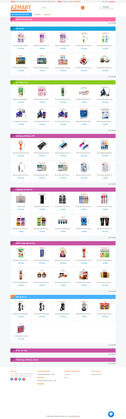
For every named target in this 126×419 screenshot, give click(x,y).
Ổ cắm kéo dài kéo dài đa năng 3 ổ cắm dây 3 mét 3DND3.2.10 (72, 314)
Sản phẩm (67, 374)
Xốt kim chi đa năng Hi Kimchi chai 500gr (24, 282)
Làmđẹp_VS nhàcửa (24, 189)
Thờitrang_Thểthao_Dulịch (27, 360)
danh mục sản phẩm (21, 14)
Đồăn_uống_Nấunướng (25, 243)
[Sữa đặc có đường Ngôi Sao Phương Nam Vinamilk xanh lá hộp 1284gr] (21, 91)
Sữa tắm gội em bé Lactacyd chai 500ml (87, 45)
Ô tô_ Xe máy (21, 350)
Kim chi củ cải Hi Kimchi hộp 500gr (43, 282)
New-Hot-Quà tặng (24, 19)
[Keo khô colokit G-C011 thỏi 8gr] (21, 167)
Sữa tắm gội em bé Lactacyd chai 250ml (108, 45)
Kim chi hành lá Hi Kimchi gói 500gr (85, 282)
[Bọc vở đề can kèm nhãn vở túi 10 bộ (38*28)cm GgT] (63, 167)
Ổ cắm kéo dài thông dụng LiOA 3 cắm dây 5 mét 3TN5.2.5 (29, 314)
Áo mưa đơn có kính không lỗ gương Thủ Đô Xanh (111, 99)
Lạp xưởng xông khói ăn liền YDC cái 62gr (87, 260)
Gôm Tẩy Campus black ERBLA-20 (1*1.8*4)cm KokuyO (49, 153)
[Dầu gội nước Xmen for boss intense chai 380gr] (42, 199)
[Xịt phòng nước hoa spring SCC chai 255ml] (105, 199)
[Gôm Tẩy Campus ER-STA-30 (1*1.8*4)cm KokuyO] (63, 145)
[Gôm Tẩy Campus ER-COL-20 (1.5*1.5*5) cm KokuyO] (84, 145)
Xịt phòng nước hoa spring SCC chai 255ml (108, 206)
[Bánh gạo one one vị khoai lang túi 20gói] (63, 252)
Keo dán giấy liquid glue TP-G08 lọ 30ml (108, 153)
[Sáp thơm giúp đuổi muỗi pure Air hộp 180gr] (42, 221)
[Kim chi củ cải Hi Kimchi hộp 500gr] (42, 274)
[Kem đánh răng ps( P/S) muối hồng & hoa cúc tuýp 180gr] (84, 91)
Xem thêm (111, 23)
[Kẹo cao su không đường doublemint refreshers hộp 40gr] (105, 252)
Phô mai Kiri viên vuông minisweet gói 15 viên (25, 45)
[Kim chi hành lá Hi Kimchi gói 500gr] (84, 274)
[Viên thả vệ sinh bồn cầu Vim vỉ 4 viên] (84, 221)
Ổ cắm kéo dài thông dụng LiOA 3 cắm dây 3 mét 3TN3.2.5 (50, 314)
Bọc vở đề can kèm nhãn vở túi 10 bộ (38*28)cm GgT (69, 175)
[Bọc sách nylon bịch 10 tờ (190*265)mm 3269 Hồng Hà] (84, 167)
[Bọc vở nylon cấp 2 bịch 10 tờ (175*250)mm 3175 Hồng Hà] (105, 167)
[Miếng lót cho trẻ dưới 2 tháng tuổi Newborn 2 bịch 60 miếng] (63, 38)
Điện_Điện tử (21, 297)
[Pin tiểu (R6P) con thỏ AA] (21, 328)
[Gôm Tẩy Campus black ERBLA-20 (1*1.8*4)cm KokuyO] (42, 145)
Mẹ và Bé (20, 28)
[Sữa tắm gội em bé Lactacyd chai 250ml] (105, 38)
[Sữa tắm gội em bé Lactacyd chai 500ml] (84, 38)
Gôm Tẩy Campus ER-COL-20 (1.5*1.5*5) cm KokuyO (90, 153)
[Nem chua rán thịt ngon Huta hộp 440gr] (105, 274)
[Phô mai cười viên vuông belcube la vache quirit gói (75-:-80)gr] (63, 60)
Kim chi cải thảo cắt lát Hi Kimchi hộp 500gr (67, 282)
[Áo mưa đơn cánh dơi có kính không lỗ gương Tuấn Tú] (42, 113)
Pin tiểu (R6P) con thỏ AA (21, 336)
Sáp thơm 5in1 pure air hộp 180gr (22, 228)
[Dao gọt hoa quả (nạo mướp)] (21, 145)
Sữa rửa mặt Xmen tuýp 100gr (63, 228)
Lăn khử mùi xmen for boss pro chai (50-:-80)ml (68, 206)
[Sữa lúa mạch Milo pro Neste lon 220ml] (63, 91)
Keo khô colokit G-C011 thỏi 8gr (21, 175)
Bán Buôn (38, 14)
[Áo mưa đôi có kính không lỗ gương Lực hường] (21, 113)
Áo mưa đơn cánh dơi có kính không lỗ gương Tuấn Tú (49, 121)
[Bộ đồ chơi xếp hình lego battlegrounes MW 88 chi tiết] (21, 60)
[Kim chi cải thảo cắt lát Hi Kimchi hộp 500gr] (63, 274)
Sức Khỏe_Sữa (22, 82)
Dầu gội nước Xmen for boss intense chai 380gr (47, 206)
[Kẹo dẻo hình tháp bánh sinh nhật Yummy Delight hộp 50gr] (105, 60)
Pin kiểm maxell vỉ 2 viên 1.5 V (105, 314)
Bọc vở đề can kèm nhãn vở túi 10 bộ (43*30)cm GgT (48, 175)
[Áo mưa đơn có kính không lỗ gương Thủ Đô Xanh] (105, 91)
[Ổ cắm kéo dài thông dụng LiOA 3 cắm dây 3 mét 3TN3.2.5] (42, 306)
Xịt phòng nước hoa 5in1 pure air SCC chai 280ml (89, 206)
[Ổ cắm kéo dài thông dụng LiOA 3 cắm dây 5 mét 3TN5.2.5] (21, 306)
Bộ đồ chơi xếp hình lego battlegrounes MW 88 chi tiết (28, 68)
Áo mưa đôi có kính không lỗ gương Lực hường (26, 121)
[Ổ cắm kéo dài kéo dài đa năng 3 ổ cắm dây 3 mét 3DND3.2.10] (63, 306)
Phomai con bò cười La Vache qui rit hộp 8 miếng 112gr (91, 68)
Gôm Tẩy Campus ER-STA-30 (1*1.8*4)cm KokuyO (68, 153)
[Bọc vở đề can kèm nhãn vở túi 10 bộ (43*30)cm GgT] (42, 167)
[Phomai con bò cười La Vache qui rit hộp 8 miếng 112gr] (84, 60)
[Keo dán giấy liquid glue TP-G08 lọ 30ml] (105, 145)
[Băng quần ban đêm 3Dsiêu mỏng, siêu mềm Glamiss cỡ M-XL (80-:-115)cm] (84, 113)
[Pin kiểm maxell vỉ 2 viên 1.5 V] (105, 306)
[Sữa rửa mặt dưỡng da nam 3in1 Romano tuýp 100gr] (105, 221)
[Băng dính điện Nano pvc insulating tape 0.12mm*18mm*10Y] (84, 306)
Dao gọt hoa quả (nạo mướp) (21, 153)
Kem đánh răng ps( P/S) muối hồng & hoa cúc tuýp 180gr (91, 99)
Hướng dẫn (47, 14)
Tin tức (66, 377)
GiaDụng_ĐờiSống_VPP (25, 136)
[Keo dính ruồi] (21, 199)
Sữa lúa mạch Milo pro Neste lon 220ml (66, 99)
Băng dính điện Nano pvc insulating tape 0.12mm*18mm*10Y (93, 314)
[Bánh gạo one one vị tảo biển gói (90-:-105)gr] (21, 252)
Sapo (78, 416)
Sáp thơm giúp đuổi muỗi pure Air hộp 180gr (46, 228)
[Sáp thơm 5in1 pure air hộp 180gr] (21, 221)
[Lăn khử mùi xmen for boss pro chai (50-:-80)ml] (63, 199)
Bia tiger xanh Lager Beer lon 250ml (43, 260)
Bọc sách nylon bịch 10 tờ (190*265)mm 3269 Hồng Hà (91, 175)
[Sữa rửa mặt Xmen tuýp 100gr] (63, 221)
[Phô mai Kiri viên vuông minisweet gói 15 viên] (21, 38)
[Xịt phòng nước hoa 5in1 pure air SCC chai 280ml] (84, 199)
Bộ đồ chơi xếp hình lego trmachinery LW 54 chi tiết (48, 68)
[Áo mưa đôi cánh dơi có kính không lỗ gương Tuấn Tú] (63, 113)
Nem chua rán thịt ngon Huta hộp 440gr (108, 282)
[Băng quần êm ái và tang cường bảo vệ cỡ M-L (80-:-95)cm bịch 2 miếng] (42, 91)
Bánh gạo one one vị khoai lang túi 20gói (66, 260)
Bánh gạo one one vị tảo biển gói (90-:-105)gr (25, 260)
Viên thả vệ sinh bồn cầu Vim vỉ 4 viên (86, 228)
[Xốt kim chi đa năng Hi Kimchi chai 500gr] (21, 274)
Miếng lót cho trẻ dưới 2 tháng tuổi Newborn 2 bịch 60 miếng (72, 45)
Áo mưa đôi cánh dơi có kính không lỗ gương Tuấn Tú (70, 121)
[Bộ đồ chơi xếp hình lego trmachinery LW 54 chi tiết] (42, 60)
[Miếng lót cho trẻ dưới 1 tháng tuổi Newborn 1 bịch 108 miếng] (42, 38)
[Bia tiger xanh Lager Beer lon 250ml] (42, 252)
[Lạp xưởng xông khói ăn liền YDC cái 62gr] (84, 252)
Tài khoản (106, 7)
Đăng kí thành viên (96, 374)
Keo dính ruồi (21, 206)
